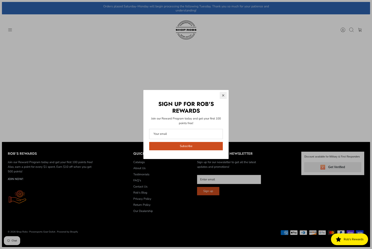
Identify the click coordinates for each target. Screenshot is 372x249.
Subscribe (186, 146)
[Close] (223, 95)
